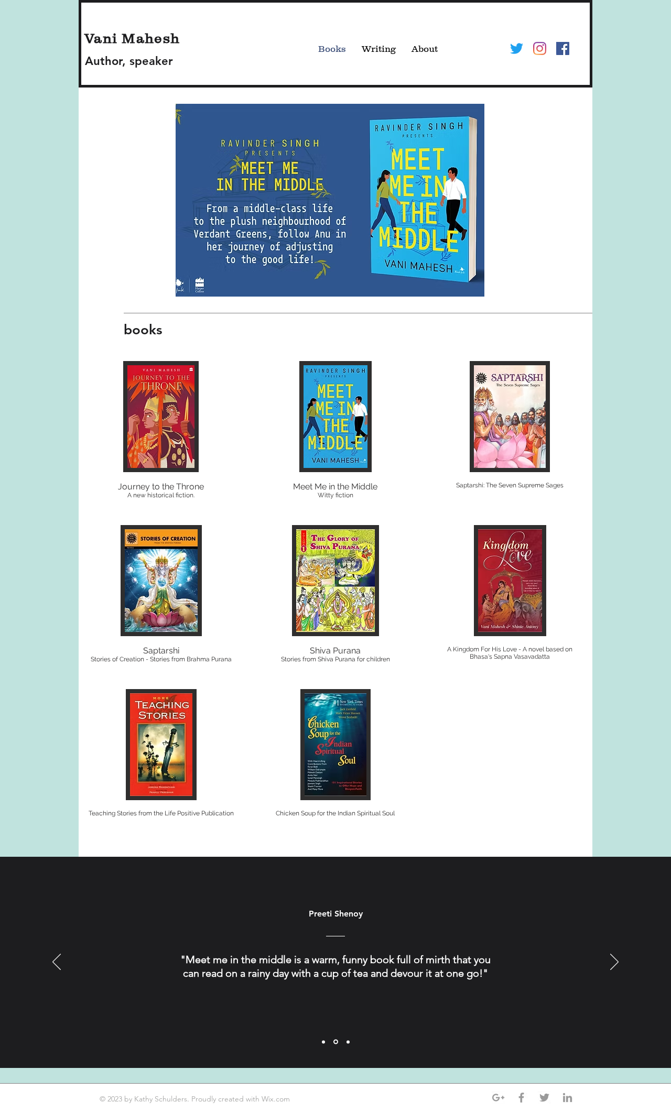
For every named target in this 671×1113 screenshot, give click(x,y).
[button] (330, 200)
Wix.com (277, 1099)
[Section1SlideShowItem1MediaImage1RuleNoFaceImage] (323, 1041)
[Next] (614, 963)
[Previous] (56, 963)
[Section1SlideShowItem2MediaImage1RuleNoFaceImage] (335, 1042)
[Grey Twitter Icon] (544, 1097)
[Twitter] (516, 48)
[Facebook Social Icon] (562, 48)
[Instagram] (539, 48)
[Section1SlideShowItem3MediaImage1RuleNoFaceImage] (348, 1041)
